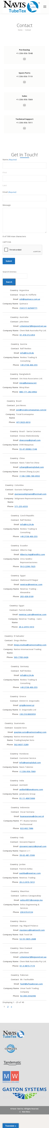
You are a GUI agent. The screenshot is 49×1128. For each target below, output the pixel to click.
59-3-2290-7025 (27, 566)
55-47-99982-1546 (28, 449)
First (5, 172)
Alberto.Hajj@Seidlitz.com (32, 554)
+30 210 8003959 (27, 714)
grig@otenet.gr (26, 705)
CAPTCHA (7, 242)
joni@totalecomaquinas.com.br (31, 409)
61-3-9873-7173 (27, 965)
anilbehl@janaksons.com (31, 789)
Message (7, 205)
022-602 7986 (26, 828)
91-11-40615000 (27, 798)
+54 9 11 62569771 (28, 308)
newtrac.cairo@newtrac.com (32, 614)
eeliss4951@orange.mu (31, 900)
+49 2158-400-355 (29, 365)
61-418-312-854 (27, 335)
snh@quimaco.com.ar (29, 299)
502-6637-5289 (21, 744)
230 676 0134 (26, 912)
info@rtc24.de (27, 353)
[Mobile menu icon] (44, 6)
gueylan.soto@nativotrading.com (30, 732)
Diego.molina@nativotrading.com (30, 644)
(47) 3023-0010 (23, 422)
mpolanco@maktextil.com (32, 930)
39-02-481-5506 (27, 855)
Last (5, 185)
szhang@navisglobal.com (31, 467)
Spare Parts (24, 73)
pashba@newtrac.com (30, 873)
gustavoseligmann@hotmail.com (30, 494)
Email (9, 192)
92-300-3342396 (28, 996)
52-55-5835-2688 (27, 939)
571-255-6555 (21, 506)
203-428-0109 (26, 596)
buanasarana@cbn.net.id (32, 816)
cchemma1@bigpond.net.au (33, 326)
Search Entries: (10, 271)
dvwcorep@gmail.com (30, 440)
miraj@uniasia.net (28, 383)
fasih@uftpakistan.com (31, 983)
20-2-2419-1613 (26, 626)
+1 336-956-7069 (27, 771)
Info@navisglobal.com (30, 762)
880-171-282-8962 (28, 391)
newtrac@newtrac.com (31, 584)
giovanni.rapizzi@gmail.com (32, 846)
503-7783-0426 (21, 657)
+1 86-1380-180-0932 (29, 476)
